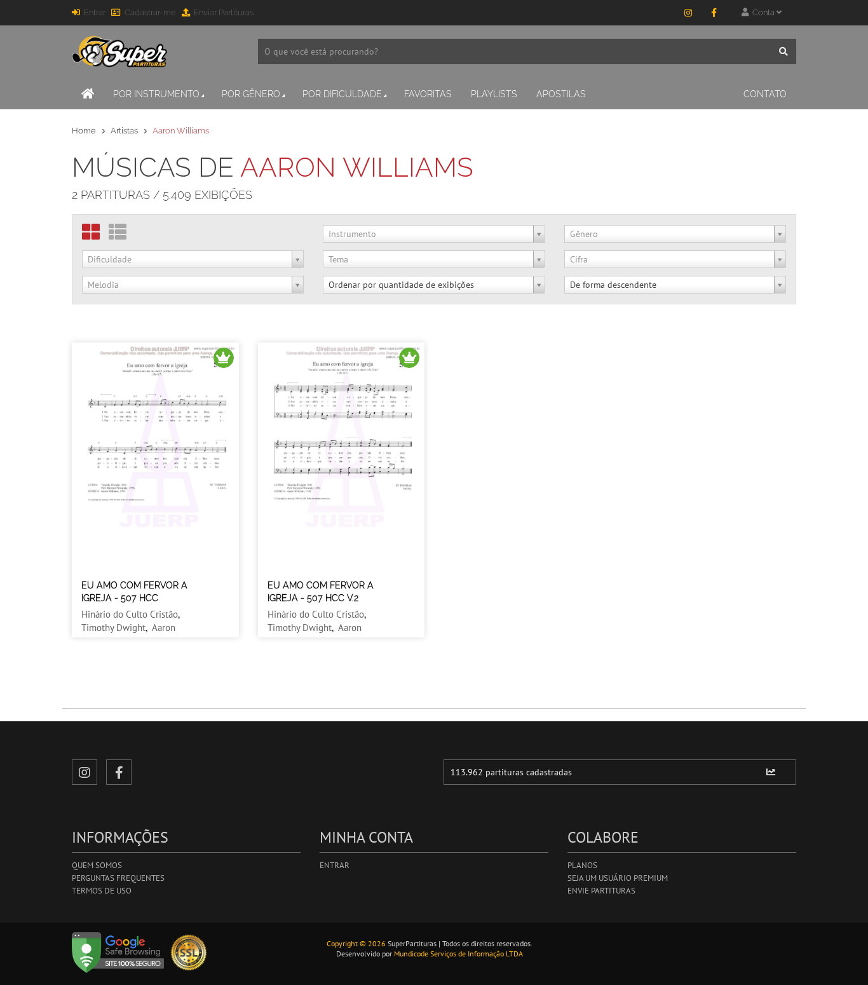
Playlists (494, 94)
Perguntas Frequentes (118, 878)
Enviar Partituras (224, 12)
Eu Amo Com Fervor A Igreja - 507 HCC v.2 (321, 591)
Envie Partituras (601, 890)
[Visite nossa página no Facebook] (713, 12)
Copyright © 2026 (356, 943)
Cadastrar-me (150, 12)
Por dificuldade (342, 94)
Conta (762, 12)
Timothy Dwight (113, 628)
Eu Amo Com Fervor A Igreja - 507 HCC (134, 591)
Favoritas (428, 94)
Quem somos (97, 865)
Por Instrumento (156, 94)
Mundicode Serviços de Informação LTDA (458, 953)
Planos (582, 865)
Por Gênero (251, 94)
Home (84, 130)
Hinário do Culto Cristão (129, 614)
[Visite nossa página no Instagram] (688, 12)
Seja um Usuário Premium (617, 878)
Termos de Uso (102, 890)
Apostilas (561, 94)
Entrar (94, 12)
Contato (765, 94)
